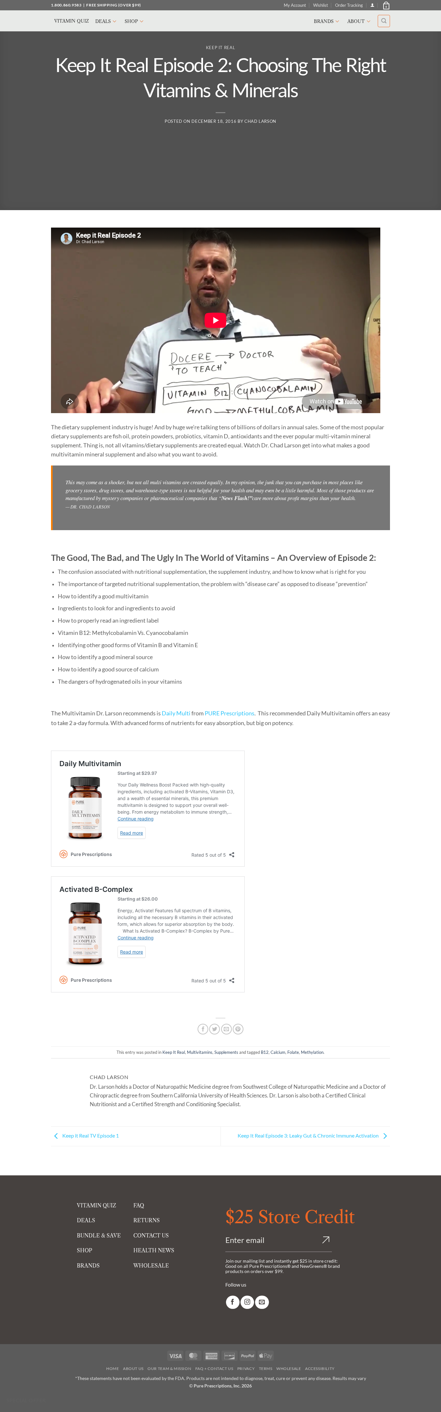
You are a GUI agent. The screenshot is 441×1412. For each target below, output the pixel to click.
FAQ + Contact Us (214, 1368)
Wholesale (288, 1368)
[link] (233, 1302)
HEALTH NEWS (153, 1250)
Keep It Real (220, 47)
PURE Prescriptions (229, 713)
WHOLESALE (151, 1265)
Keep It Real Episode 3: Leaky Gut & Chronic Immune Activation (309, 1135)
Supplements (226, 1052)
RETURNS (146, 1220)
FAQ (138, 1205)
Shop (131, 21)
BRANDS (88, 1265)
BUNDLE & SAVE (99, 1235)
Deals (103, 21)
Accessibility (320, 1368)
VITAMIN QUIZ (96, 1205)
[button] (386, 5)
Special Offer (26, 1400)
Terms (265, 1368)
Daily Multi (176, 713)
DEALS (86, 1220)
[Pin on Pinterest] (238, 1029)
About (356, 21)
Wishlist (320, 5)
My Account (295, 5)
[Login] (372, 5)
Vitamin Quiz (71, 21)
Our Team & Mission (169, 1368)
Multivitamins (199, 1052)
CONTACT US (151, 1235)
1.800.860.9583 (66, 5)
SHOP (84, 1250)
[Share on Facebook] (203, 1029)
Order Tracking (349, 5)
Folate (293, 1052)
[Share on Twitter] (214, 1029)
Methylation (312, 1052)
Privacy (246, 1368)
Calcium (278, 1052)
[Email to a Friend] (226, 1029)
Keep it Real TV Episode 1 (90, 1135)
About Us (133, 1368)
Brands (323, 21)
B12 (265, 1052)
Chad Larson (260, 121)
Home (112, 1368)
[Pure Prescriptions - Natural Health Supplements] (220, 21)
